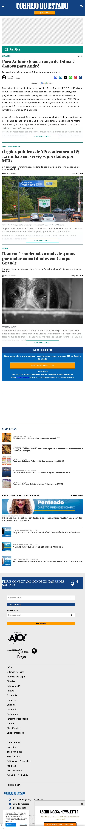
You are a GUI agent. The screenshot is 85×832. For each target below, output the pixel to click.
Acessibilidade (14, 770)
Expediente (13, 747)
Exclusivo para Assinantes (25, 530)
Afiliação (11, 766)
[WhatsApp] (70, 77)
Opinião (11, 723)
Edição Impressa (15, 733)
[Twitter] (72, 584)
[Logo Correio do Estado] (42, 5)
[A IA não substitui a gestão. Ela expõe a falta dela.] (6, 546)
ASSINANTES (78, 495)
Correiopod (12, 714)
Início (9, 667)
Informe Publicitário (17, 718)
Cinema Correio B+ (22, 436)
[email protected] (22, 377)
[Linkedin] (60, 77)
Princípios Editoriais (17, 775)
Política (11, 690)
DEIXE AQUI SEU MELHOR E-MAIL (60, 825)
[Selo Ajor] (41, 638)
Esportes (11, 700)
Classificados (13, 728)
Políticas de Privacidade (19, 761)
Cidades (11, 681)
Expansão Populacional (24, 471)
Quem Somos (14, 742)
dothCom (34, 823)
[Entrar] (81, 5)
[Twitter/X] (65, 77)
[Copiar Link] (80, 77)
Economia (12, 695)
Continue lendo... (42, 136)
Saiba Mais (23, 825)
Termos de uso (14, 751)
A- (82, 56)
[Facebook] (55, 77)
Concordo (10, 825)
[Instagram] (75, 77)
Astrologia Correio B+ (25, 447)
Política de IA (13, 686)
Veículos (11, 704)
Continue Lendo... (42, 240)
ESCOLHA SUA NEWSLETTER (42, 365)
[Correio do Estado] (42, 793)
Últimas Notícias (15, 672)
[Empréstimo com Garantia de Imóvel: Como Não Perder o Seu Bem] (6, 532)
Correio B (11, 709)
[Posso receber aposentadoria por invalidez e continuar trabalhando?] (6, 561)
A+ (79, 56)
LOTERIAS (20, 459)
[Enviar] (71, 615)
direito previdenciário (13, 516)
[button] (77, 173)
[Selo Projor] (41, 653)
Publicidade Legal (16, 676)
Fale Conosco (13, 756)
